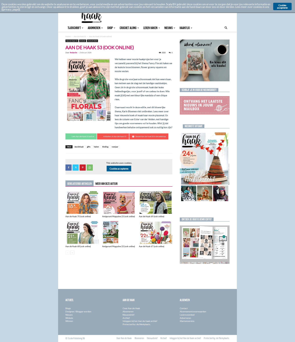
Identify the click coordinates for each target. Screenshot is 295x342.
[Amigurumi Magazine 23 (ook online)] (119, 202)
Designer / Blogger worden (78, 311)
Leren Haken (150, 28)
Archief (82, 41)
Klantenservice (187, 321)
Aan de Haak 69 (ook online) (151, 216)
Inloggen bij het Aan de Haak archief (140, 321)
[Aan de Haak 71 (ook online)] (205, 167)
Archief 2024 (92, 41)
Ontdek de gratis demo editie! (197, 219)
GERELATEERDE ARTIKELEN (79, 183)
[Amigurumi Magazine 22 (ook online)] (119, 232)
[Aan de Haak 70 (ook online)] (82, 202)
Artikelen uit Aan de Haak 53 (114, 136)
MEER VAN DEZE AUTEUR (106, 183)
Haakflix (185, 28)
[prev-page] (67, 253)
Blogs (68, 308)
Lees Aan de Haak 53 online (83, 136)
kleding (105, 147)
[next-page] (72, 253)
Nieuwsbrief (128, 314)
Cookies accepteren (119, 168)
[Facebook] (68, 167)
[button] (226, 28)
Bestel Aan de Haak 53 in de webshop (151, 136)
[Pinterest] (83, 167)
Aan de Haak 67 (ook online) (151, 246)
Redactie (73, 52)
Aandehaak (79, 147)
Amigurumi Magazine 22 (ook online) (118, 246)
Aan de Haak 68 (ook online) (78, 246)
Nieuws (168, 28)
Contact (184, 308)
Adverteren (185, 318)
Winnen (69, 321)
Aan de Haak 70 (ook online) (78, 216)
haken (96, 147)
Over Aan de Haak (131, 308)
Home (68, 36)
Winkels (69, 318)
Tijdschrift (74, 28)
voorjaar (115, 147)
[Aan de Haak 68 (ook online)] (82, 232)
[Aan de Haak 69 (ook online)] (155, 202)
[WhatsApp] (90, 167)
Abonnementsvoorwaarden (193, 311)
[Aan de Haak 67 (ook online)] (155, 232)
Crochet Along (128, 28)
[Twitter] (76, 167)
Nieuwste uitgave (194, 126)
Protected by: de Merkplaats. (137, 324)
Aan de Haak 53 (80, 36)
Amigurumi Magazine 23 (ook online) (118, 216)
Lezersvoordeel (187, 314)
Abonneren (94, 28)
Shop (110, 28)
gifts (88, 147)
